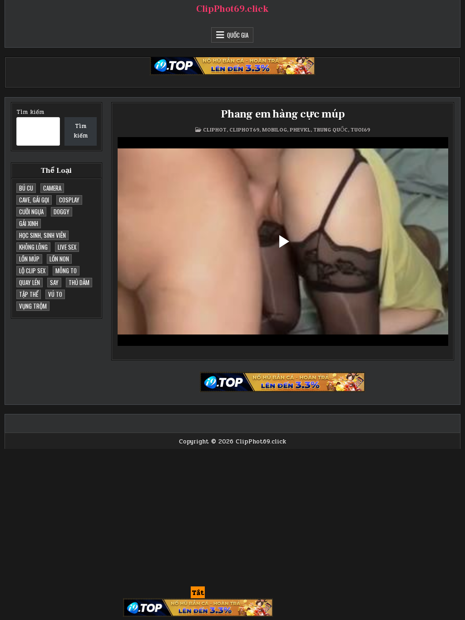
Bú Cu (26, 187)
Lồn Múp (29, 258)
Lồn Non (59, 258)
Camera (52, 187)
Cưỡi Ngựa (31, 211)
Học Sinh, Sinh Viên (42, 235)
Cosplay (69, 199)
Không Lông (33, 246)
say (54, 282)
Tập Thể (28, 294)
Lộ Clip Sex (32, 270)
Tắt (198, 592)
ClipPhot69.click (232, 9)
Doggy (61, 211)
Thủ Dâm (79, 282)
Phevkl (300, 129)
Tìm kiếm (30, 112)
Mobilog (274, 129)
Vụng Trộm (33, 305)
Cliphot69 (244, 129)
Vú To (55, 294)
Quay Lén (29, 282)
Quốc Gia (237, 34)
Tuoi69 (360, 129)
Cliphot (215, 129)
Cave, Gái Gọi (34, 199)
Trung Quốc (330, 129)
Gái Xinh (28, 223)
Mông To (66, 270)
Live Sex (67, 246)
